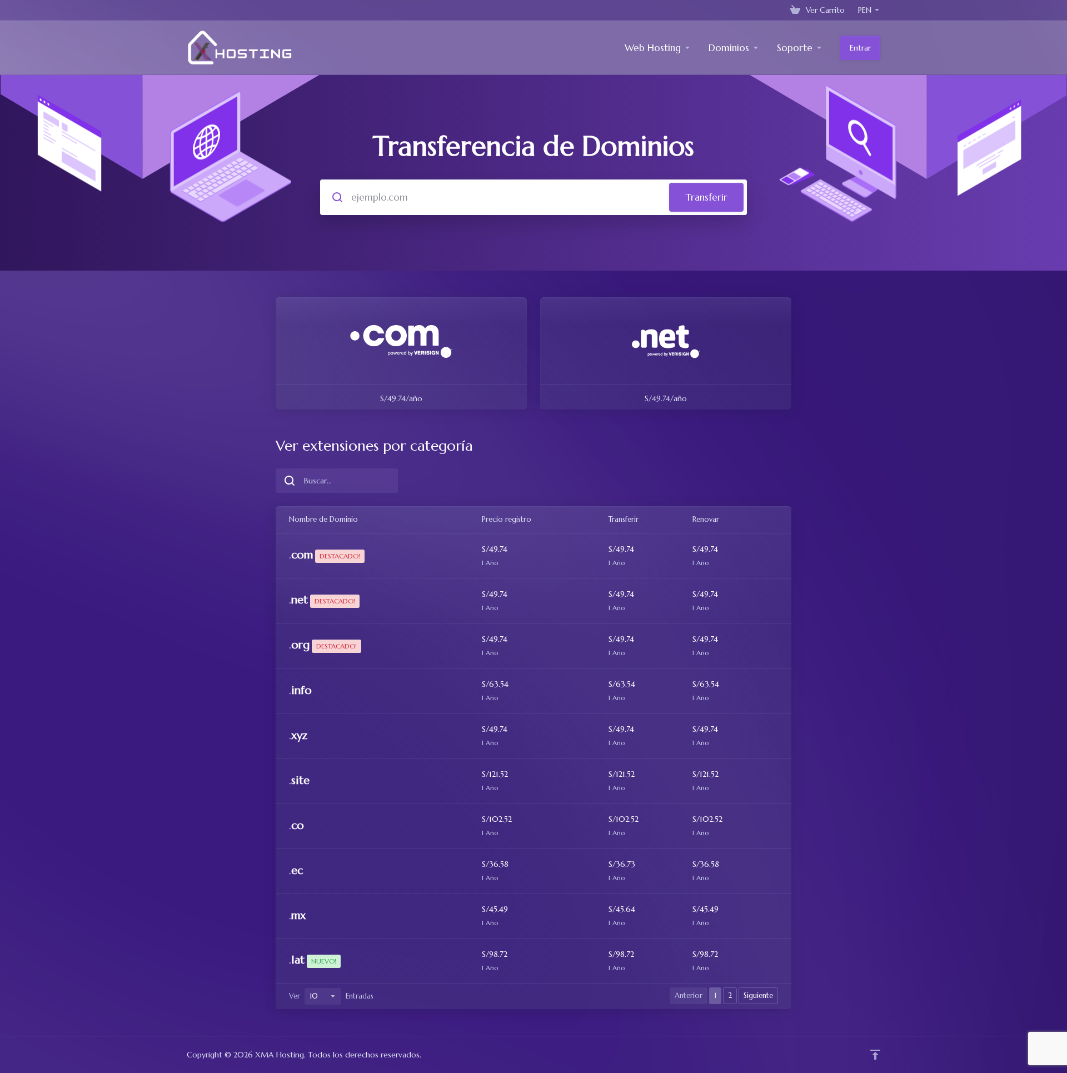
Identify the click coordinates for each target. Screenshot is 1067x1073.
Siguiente (758, 995)
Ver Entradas (331, 996)
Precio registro (506, 519)
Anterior (688, 995)
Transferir (706, 197)
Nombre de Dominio (323, 519)
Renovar (705, 519)
